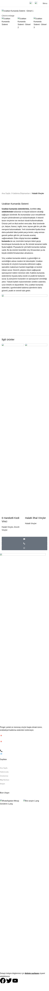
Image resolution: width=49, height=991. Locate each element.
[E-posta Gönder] (24, 539)
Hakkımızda (4, 772)
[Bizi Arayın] (24, 543)
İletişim (2, 784)
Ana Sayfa (6, 193)
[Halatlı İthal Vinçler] (36, 430)
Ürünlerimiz (4, 776)
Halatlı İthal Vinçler (35, 517)
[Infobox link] (31, 3)
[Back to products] (5, 198)
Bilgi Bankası (4, 780)
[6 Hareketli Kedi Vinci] (13, 430)
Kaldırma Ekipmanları (21, 193)
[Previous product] (3, 198)
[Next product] (8, 198)
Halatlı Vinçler (38, 193)
